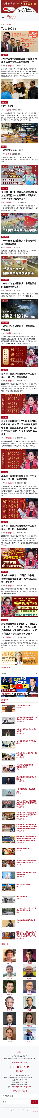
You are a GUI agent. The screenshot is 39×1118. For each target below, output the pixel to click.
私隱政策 (35, 1111)
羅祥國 (8, 154)
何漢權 (8, 110)
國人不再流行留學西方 (24, 884)
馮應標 (18, 898)
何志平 (18, 707)
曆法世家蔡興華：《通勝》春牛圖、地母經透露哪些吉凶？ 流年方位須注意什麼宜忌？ (19, 578)
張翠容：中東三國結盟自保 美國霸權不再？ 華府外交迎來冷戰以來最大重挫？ (26, 815)
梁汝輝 (18, 864)
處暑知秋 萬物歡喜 (22, 848)
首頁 (2, 24)
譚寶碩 (18, 743)
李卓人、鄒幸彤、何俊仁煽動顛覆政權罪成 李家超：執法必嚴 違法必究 (26, 803)
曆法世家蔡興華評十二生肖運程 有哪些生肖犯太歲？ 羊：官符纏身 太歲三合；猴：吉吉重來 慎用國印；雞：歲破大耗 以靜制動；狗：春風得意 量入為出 (19, 427)
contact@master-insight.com (21, 1087)
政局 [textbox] (4, 674)
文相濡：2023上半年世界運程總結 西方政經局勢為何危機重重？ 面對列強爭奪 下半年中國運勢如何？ (19, 195)
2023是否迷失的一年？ (12, 150)
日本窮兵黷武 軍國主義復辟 (25, 920)
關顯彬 (18, 793)
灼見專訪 (4, 370)
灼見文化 (4, 188)
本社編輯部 (10, 66)
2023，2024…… (8, 106)
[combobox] (19, 674)
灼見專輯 (4, 55)
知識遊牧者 (5, 237)
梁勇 (18, 912)
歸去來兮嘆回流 (21, 896)
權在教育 (4, 102)
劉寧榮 (8, 248)
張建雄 (18, 886)
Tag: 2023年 (10, 24)
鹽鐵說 (4, 146)
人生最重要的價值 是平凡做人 (26, 741)
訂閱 (34, 1102)
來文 (18, 769)
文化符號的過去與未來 (24, 705)
